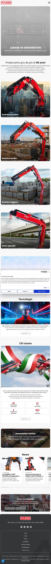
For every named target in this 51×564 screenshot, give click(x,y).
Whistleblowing (25, 547)
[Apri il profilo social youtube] (31, 527)
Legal (25, 533)
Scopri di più (24, 333)
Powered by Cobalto (25, 560)
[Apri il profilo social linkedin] (28, 527)
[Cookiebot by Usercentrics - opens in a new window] (41, 272)
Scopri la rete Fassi (24, 506)
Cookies (25, 538)
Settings (45, 287)
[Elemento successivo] (48, 487)
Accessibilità (25, 541)
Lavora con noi (25, 550)
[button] (3, 561)
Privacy (25, 535)
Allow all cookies (41, 291)
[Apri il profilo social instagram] (25, 527)
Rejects (9, 291)
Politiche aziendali (25, 544)
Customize (24, 291)
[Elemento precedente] (44, 487)
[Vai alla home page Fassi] (6, 3)
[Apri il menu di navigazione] (49, 3)
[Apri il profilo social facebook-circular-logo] (21, 527)
